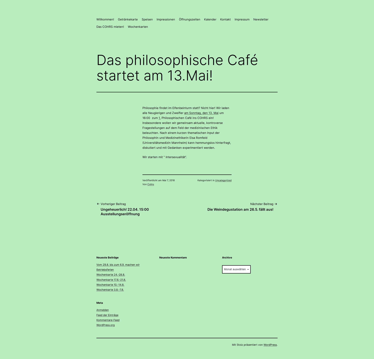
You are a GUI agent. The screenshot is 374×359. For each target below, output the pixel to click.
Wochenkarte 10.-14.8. (110, 284)
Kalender (210, 19)
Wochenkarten (138, 26)
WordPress (270, 344)
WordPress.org (105, 325)
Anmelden (102, 310)
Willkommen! (105, 19)
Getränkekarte (128, 19)
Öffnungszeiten (189, 19)
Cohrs (150, 184)
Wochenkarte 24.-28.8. (110, 274)
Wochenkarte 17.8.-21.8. (111, 279)
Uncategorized (223, 180)
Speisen (147, 19)
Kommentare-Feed (108, 320)
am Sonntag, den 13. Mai (201, 113)
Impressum (242, 19)
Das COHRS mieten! (110, 26)
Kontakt (225, 19)
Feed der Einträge (107, 315)
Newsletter (260, 19)
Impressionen (166, 19)
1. (160, 118)
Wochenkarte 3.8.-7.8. (110, 289)
